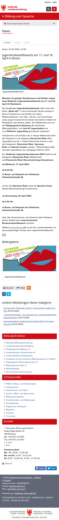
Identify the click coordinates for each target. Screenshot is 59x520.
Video (17, 42)
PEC (8, 445)
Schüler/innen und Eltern (17, 390)
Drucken (9, 288)
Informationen (15, 227)
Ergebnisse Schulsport (16, 406)
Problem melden (20, 500)
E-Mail (9, 442)
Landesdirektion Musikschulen (19, 352)
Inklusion (10, 413)
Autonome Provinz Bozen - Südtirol (25, 477)
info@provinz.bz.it (17, 486)
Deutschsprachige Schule (18, 23)
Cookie (6, 500)
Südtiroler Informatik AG (25, 493)
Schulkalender (12, 403)
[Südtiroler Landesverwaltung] (4, 7)
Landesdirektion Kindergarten (19, 355)
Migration (10, 409)
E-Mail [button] (22, 288)
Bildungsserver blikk (15, 365)
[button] (29, 288)
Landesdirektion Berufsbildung (19, 346)
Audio (27, 42)
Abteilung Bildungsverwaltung (19, 343)
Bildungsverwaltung (14, 397)
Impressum (38, 497)
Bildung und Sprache (19, 16)
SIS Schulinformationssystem (19, 372)
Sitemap (8, 463)
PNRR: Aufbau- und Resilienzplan (21, 384)
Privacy (49, 497)
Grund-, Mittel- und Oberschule (20, 393)
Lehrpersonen (12, 387)
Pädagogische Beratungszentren (21, 362)
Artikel (7, 42)
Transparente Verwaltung (16, 497)
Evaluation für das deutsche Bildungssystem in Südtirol (30, 359)
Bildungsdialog (12, 368)
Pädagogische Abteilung (17, 349)
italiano (48, 2)
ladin (55, 2)
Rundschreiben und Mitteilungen (20, 400)
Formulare (10, 416)
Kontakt (7, 480)
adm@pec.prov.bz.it (16, 489)
